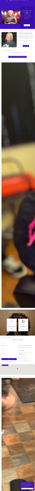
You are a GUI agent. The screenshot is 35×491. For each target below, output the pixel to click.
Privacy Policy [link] (13, 361)
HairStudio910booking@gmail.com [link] (22, 354)
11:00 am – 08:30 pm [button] (24, 358)
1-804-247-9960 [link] (4, 3)
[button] (32, 4)
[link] (31, 4)
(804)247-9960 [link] (20, 353)
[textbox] (9, 348)
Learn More (27, 25)
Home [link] (16, 4)
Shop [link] (19, 4)
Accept (27, 488)
